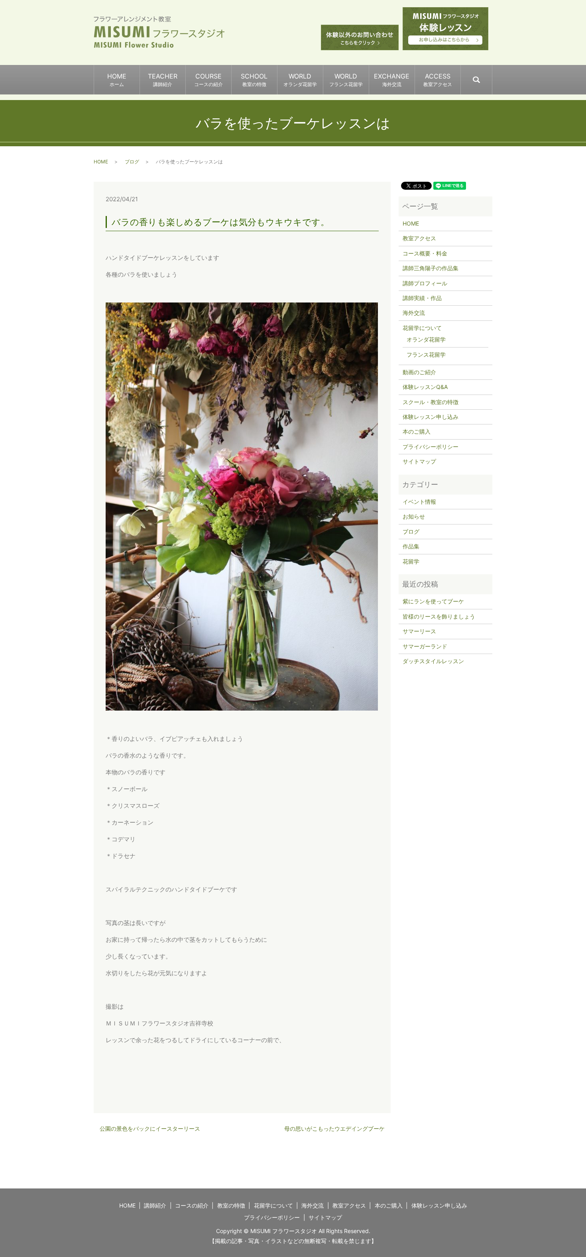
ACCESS (437, 79)
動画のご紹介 (419, 372)
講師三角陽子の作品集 (430, 268)
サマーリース (419, 631)
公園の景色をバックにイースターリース (150, 1128)
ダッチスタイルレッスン (433, 661)
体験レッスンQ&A (425, 386)
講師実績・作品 (422, 298)
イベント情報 (419, 501)
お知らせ (414, 516)
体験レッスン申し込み (430, 416)
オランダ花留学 (426, 339)
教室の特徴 (231, 1205)
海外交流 (414, 312)
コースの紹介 (191, 1205)
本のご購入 (417, 431)
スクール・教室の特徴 (430, 402)
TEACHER (162, 79)
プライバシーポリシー (430, 446)
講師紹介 (155, 1205)
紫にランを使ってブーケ (433, 601)
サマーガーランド (425, 646)
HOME (116, 79)
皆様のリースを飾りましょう (439, 616)
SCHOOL (254, 79)
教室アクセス (419, 238)
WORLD (300, 79)
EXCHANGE (391, 79)
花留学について (422, 327)
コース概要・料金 (425, 253)
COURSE (208, 79)
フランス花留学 (426, 354)
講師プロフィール (425, 283)
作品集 (411, 546)
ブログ (132, 162)
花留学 (411, 561)
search (491, 76)
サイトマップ (419, 461)
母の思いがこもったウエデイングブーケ (334, 1128)
